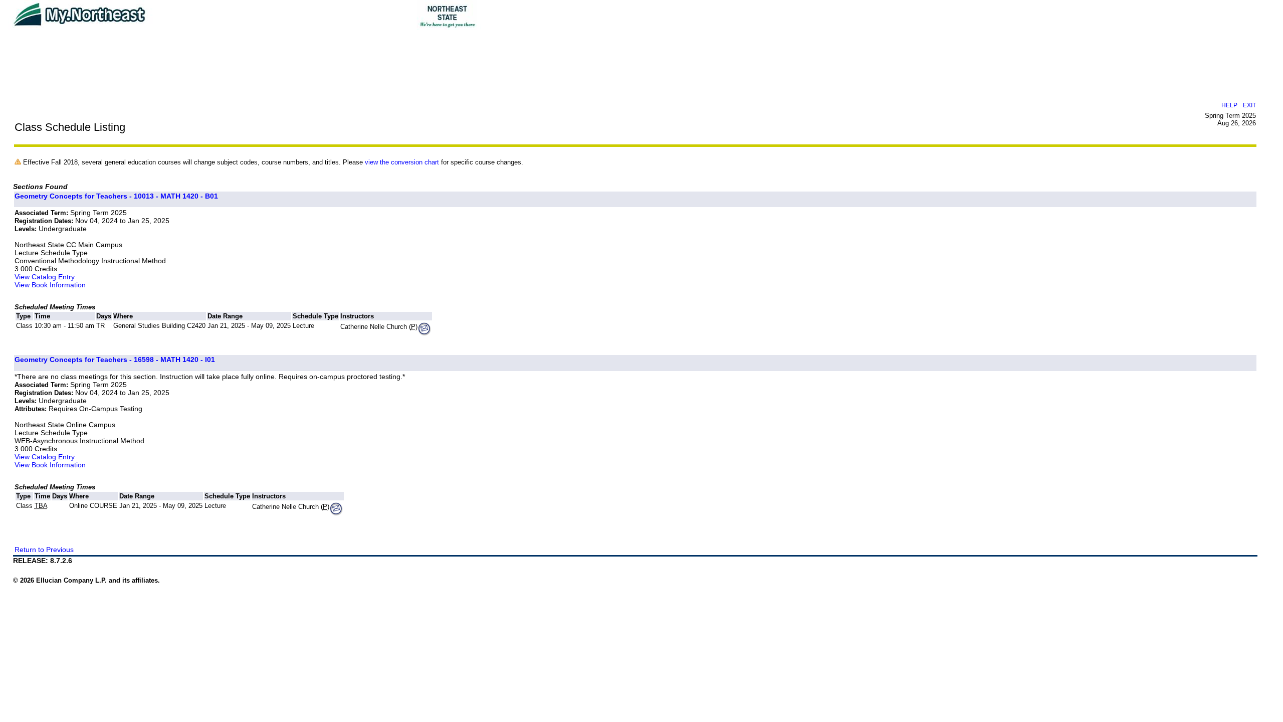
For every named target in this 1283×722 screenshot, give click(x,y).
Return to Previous (44, 550)
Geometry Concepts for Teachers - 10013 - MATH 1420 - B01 (116, 196)
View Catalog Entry (45, 277)
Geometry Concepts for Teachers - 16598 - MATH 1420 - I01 (115, 359)
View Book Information (50, 285)
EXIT (1249, 105)
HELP (1229, 105)
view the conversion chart (402, 162)
